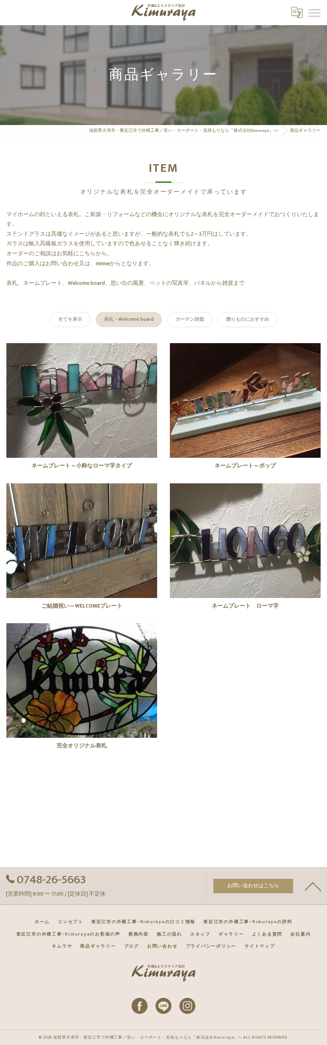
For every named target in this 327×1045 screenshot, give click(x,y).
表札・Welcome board (129, 319)
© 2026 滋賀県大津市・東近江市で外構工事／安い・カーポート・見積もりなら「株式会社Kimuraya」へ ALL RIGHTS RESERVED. (163, 1037)
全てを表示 (70, 319)
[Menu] (314, 12)
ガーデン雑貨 (189, 319)
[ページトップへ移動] (313, 886)
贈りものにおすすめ (247, 319)
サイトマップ (259, 946)
